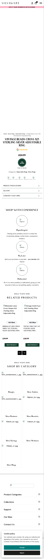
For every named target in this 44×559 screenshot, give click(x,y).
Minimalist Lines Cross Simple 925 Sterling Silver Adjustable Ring (11, 329)
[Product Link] (11, 312)
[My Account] (32, 3)
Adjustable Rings (20, 133)
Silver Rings (11, 133)
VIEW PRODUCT (11, 345)
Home (5, 133)
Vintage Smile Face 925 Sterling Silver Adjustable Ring (31, 329)
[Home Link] (10, 3)
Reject (22, 553)
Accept (22, 547)
